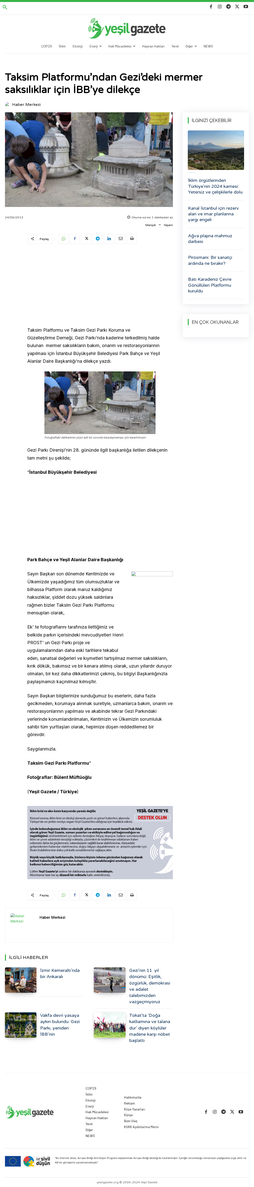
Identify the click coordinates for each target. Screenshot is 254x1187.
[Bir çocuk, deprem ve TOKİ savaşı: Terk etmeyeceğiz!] (216, 150)
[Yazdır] (132, 239)
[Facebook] (211, 7)
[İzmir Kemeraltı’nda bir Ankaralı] (20, 980)
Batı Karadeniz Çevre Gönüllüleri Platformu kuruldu (209, 285)
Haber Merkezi (26, 104)
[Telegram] (228, 7)
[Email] (120, 239)
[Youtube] (246, 7)
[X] (237, 7)
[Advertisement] (100, 286)
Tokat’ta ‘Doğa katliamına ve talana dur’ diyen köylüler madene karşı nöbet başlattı (149, 1028)
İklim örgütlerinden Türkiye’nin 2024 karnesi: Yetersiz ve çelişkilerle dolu (215, 186)
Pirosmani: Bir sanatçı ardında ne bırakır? (210, 260)
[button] (5, 7)
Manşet (150, 225)
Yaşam (168, 225)
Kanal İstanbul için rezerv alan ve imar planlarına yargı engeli (213, 214)
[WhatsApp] (63, 239)
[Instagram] (220, 7)
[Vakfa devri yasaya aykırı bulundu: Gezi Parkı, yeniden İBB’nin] (20, 1025)
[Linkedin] (109, 239)
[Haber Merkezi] (8, 104)
